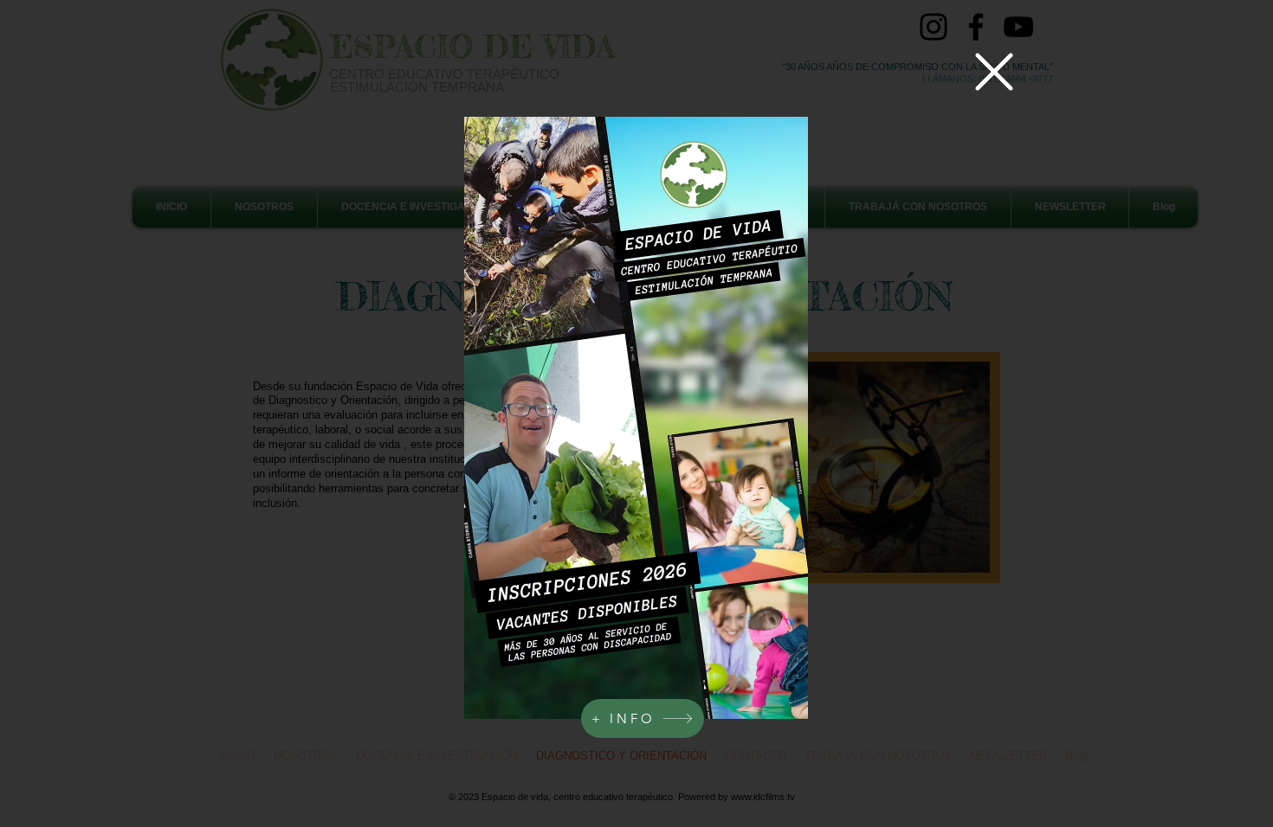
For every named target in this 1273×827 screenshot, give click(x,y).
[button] (994, 72)
